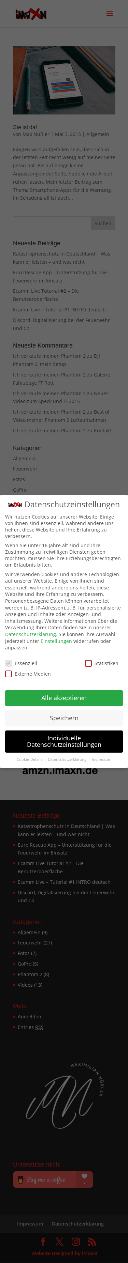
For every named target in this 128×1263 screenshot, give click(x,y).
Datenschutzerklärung (30, 634)
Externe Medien (33, 674)
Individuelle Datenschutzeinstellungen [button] (64, 741)
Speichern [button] (64, 718)
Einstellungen (56, 641)
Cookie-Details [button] (30, 759)
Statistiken (106, 663)
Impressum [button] (101, 759)
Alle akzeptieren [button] (64, 698)
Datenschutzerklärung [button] (67, 759)
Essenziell (26, 663)
